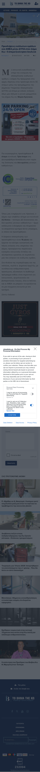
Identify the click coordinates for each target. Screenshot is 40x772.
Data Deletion (7, 422)
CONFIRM (12, 415)
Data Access (20, 422)
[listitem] (20, 388)
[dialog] (20, 386)
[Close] (36, 349)
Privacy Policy (32, 422)
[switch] (31, 394)
